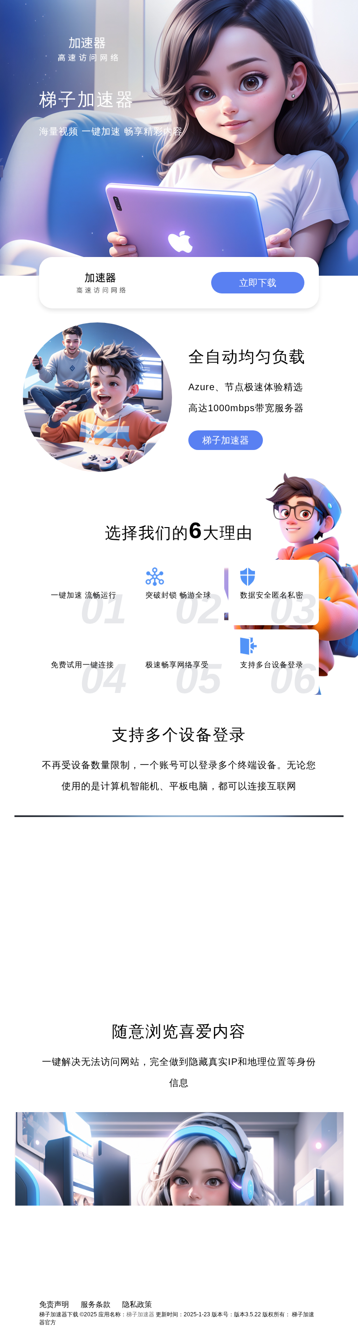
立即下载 (257, 283)
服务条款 (95, 1304)
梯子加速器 (225, 440)
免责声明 (54, 1304)
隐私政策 (137, 1304)
